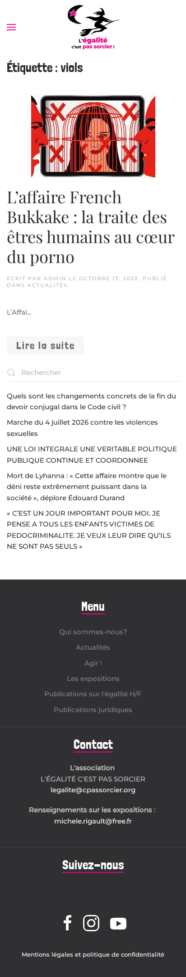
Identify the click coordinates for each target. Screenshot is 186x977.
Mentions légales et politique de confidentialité (93, 954)
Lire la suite (45, 345)
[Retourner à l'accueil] (93, 27)
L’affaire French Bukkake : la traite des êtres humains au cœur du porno (90, 226)
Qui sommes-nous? (93, 631)
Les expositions (93, 678)
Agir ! (93, 663)
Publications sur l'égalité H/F (93, 694)
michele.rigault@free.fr (93, 821)
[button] (11, 27)
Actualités (48, 285)
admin (55, 278)
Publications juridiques (93, 709)
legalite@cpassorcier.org (93, 789)
